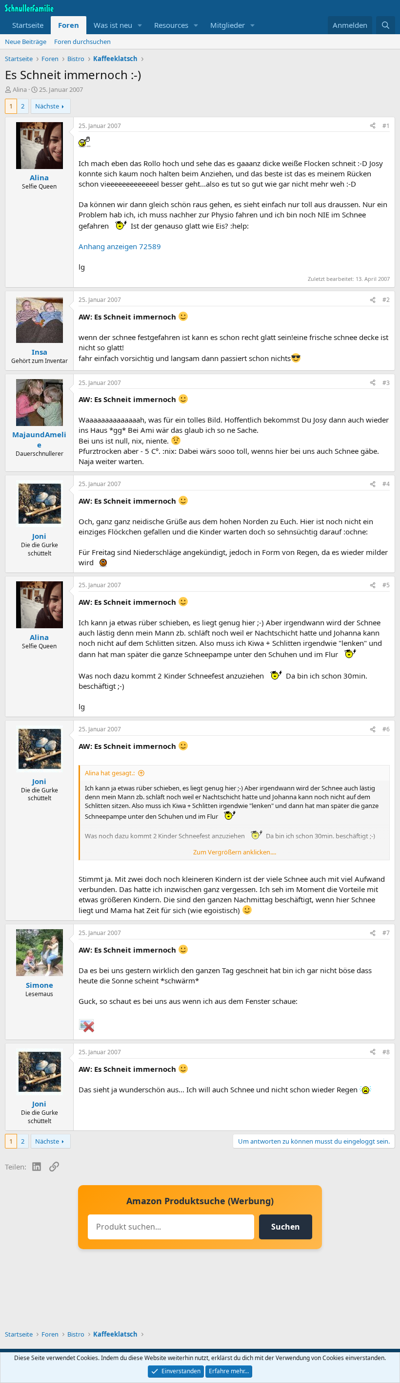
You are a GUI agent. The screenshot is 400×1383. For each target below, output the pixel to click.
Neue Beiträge (25, 41)
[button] (140, 25)
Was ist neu (113, 25)
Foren (68, 25)
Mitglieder (227, 25)
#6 (386, 729)
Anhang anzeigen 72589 (120, 246)
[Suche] (385, 25)
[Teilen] (372, 126)
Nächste (47, 106)
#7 (386, 933)
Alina (20, 89)
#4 (386, 484)
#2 (386, 300)
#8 (386, 1052)
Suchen (285, 1226)
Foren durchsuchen (82, 41)
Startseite (27, 25)
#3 (386, 383)
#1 (386, 126)
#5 (386, 585)
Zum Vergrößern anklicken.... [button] (234, 852)
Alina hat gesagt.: (110, 772)
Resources (171, 25)
